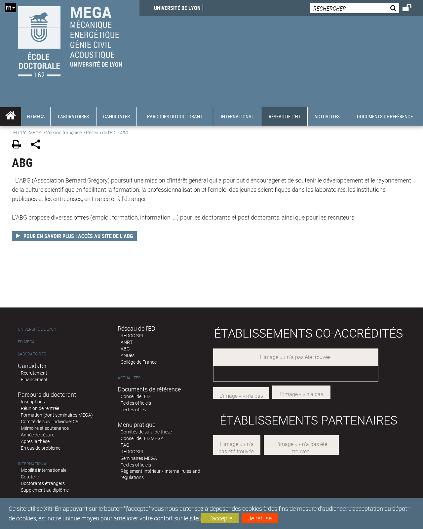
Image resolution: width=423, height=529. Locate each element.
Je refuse (260, 518)
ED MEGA (26, 342)
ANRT (127, 342)
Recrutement (34, 373)
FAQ (125, 445)
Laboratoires (32, 354)
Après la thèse (35, 441)
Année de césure (37, 434)
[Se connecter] (411, 9)
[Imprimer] (18, 145)
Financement (34, 379)
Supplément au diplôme (45, 490)
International (33, 464)
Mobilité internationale (43, 470)
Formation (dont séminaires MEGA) (57, 415)
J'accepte (220, 518)
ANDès (128, 355)
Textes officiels (136, 403)
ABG (125, 349)
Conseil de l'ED (135, 396)
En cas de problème (40, 448)
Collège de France (139, 362)
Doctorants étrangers (43, 483)
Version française (64, 132)
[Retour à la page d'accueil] (69, 40)
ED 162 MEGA (27, 132)
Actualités (129, 378)
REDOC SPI (132, 335)
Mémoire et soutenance (45, 428)
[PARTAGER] (38, 145)
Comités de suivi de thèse (146, 431)
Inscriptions (33, 401)
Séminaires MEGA (139, 458)
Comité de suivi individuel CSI (50, 421)
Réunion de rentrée (40, 408)
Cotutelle (30, 476)
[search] (354, 8)
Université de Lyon (177, 8)
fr (8, 7)
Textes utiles (133, 409)
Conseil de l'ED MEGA (142, 438)
